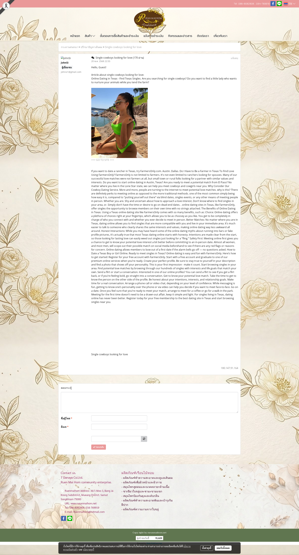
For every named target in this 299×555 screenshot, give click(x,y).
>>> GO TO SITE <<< (102, 160)
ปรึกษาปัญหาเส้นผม (91, 47)
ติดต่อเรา (203, 35)
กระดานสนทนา (69, 47)
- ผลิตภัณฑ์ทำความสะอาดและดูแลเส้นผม (147, 477)
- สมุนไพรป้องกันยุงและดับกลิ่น (140, 496)
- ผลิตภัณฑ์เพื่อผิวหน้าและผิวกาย (141, 482)
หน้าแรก (75, 35)
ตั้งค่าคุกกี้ (206, 548)
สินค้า (88, 35)
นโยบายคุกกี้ (88, 549)
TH (290, 3)
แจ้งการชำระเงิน (153, 35)
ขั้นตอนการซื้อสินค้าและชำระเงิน (119, 35)
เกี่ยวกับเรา (220, 35)
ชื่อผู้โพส (66, 418)
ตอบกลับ (99, 447)
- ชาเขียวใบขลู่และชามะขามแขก (141, 491)
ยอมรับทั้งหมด (223, 548)
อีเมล (65, 426)
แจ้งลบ (234, 58)
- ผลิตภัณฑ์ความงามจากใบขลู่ (140, 509)
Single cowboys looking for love (123, 47)
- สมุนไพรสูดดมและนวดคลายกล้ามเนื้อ (145, 486)
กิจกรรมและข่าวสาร (180, 35)
